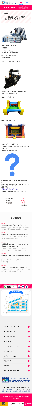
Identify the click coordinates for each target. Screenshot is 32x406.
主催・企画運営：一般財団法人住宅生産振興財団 (16, 391)
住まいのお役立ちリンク (11, 346)
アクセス (21, 4)
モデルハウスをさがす (11, 356)
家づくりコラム (9, 341)
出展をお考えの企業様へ (11, 370)
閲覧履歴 (7, 365)
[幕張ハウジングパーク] (16, 380)
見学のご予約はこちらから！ (10, 189)
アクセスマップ (9, 351)
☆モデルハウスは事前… (9, 200)
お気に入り (7, 361)
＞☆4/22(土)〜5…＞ (24, 201)
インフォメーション (10, 336)
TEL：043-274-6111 (8, 389)
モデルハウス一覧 (9, 331)
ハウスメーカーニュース (11, 326)
